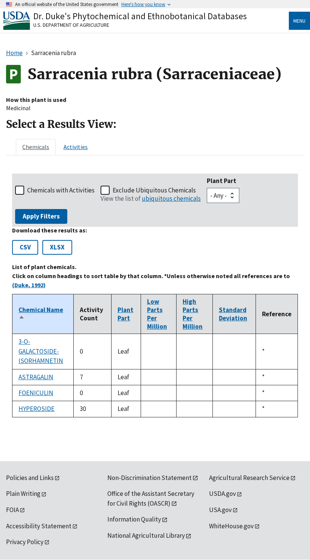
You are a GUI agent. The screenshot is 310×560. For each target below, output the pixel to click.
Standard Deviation (233, 314)
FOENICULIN (36, 393)
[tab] (35, 146)
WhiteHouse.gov (231, 526)
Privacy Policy (24, 542)
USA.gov (220, 510)
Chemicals (35, 147)
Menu (299, 20)
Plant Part (221, 181)
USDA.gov (222, 493)
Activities (76, 147)
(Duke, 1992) (29, 285)
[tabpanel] (155, 295)
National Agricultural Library (146, 535)
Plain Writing (23, 493)
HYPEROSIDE (36, 409)
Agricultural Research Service (249, 478)
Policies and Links (30, 478)
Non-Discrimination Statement (149, 478)
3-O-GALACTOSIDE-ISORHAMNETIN (41, 351)
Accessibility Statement (38, 526)
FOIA (12, 510)
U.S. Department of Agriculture (71, 25)
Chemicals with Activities (61, 190)
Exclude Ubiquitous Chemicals (154, 190)
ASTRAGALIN (36, 377)
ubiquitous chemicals (171, 198)
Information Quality (134, 519)
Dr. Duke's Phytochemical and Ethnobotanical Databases (140, 16)
